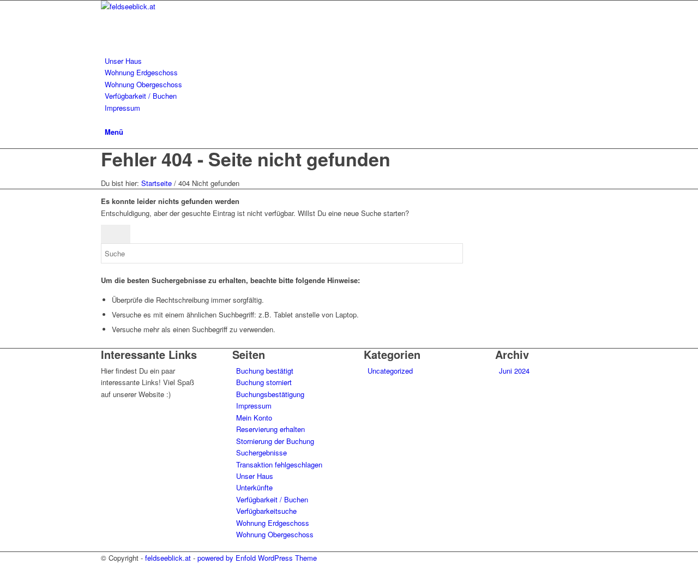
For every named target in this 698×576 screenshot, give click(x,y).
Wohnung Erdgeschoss (272, 523)
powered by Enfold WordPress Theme (257, 558)
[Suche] (107, 119)
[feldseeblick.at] (182, 6)
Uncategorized (390, 370)
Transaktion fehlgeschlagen (279, 464)
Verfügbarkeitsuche (266, 511)
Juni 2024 (514, 370)
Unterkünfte (254, 487)
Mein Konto (254, 417)
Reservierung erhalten (270, 429)
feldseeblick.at (168, 558)
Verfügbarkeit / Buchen (272, 499)
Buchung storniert (264, 382)
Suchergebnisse (261, 452)
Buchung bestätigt (264, 370)
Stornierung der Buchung (275, 441)
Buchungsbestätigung (270, 394)
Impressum (254, 405)
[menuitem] (351, 61)
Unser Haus (254, 476)
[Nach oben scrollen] (2, 569)
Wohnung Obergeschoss (275, 534)
